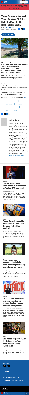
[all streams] (27, 393)
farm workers (15, 107)
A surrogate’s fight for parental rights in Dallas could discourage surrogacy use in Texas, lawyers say (14, 263)
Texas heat (8, 110)
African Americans (21, 104)
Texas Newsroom (9, 104)
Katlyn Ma (4, 270)
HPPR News (8, 101)
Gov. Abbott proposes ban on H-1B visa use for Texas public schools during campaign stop (14, 342)
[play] (2, 393)
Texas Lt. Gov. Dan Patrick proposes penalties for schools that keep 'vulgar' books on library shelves (13, 302)
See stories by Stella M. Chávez (16, 155)
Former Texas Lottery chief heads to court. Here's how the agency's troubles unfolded (13, 224)
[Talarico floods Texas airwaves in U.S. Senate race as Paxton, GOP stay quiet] (14, 172)
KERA (24, 97)
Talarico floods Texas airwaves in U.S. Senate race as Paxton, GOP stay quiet (14, 185)
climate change (17, 110)
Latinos (7, 107)
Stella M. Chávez (10, 27)
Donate (25, 2)
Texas (16, 101)
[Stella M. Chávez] (4, 122)
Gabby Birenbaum (6, 191)
